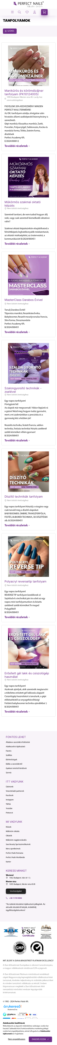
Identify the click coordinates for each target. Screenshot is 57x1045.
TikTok (8, 804)
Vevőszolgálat (16, 891)
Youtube (9, 808)
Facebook (9, 795)
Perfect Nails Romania (14, 853)
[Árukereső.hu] (12, 1006)
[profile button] (27, 12)
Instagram (10, 800)
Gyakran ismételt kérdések (16, 768)
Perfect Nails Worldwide (15, 857)
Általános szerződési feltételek (18, 742)
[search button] (19, 12)
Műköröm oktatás (12, 831)
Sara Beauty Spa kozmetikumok (18, 844)
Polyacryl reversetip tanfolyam (25, 581)
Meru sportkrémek (13, 849)
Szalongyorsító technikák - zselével (23, 389)
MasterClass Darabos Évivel (24, 300)
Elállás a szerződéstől (14, 764)
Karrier (8, 862)
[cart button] (44, 12)
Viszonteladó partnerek (15, 791)
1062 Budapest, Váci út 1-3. (20, 878)
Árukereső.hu (12, 1009)
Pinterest (9, 813)
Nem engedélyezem (16, 1039)
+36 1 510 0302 (15, 898)
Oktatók (9, 836)
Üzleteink (9, 787)
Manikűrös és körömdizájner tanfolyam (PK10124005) (24, 92)
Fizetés (8, 751)
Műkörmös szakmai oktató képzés (23, 203)
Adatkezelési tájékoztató (15, 747)
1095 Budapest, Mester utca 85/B (22, 884)
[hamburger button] (12, 12)
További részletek (16, 146)
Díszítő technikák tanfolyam (24, 496)
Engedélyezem (39, 1039)
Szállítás (9, 755)
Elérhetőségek (11, 760)
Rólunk (8, 827)
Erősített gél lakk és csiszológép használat (27, 675)
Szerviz (8, 773)
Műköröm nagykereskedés (16, 840)
